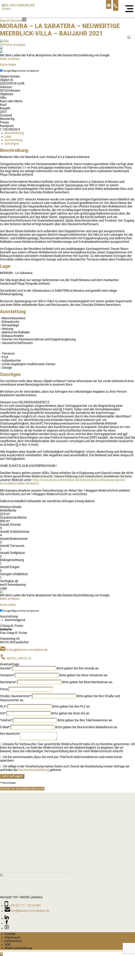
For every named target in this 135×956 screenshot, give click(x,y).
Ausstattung (13, 140)
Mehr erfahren (10, 59)
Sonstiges (12, 143)
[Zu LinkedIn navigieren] (7, 918)
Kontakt (10, 934)
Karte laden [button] (8, 64)
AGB (8, 944)
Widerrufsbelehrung (18, 948)
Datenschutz (13, 941)
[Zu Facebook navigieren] (7, 923)
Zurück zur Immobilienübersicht (22, 788)
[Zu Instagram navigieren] (7, 928)
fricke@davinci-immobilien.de (26, 650)
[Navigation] (129, 8)
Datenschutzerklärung (33, 770)
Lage (8, 136)
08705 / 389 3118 (19, 658)
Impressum (13, 937)
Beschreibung (14, 133)
